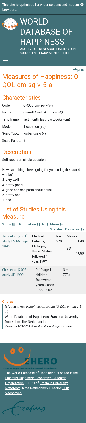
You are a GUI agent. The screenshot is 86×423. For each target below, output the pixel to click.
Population (28, 224)
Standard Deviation (65, 229)
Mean (55, 224)
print (80, 70)
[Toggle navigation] (5, 61)
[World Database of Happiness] (10, 35)
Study (7, 224)
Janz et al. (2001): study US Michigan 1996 (15, 241)
